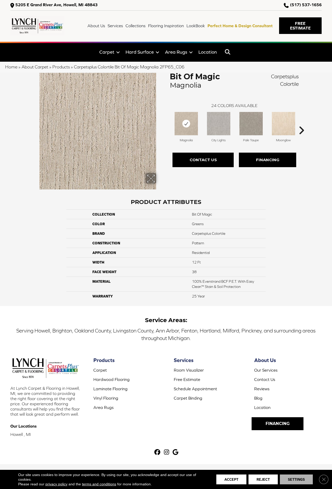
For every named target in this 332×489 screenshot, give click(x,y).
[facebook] (157, 452)
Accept (231, 479)
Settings (296, 479)
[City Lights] (219, 124)
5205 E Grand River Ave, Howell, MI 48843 (56, 5)
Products (61, 66)
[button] (300, 25)
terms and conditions (99, 484)
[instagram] (166, 452)
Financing (267, 159)
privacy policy (56, 484)
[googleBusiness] (175, 452)
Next (301, 122)
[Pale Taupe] (251, 124)
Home (11, 66)
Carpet (106, 52)
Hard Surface (140, 52)
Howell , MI (20, 434)
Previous (167, 122)
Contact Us (203, 159)
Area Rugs (176, 52)
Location (207, 52)
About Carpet (35, 66)
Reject (263, 479)
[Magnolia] (186, 124)
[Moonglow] (283, 124)
